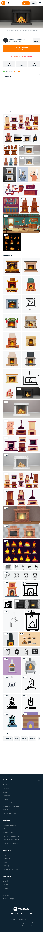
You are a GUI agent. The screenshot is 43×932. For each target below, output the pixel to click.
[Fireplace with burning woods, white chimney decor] (13, 160)
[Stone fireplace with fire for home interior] (16, 785)
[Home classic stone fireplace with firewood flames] (12, 422)
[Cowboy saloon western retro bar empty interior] (21, 268)
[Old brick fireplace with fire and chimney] (21, 670)
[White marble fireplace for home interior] (8, 722)
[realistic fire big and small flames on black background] (12, 286)
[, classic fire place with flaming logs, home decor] (15, 549)
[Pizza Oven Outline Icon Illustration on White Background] (13, 801)
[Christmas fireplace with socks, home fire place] (30, 403)
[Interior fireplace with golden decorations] (12, 515)
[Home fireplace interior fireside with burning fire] (12, 329)
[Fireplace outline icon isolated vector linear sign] (11, 404)
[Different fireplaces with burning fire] (21, 122)
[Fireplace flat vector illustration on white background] (12, 752)
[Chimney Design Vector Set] (10, 172)
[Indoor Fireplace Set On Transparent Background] (31, 185)
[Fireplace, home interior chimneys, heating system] (21, 600)
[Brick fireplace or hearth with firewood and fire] (12, 347)
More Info (8, 75)
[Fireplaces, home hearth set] (21, 653)
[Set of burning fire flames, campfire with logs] (21, 706)
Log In (33, 3)
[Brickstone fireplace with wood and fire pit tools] (12, 441)
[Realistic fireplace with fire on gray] (21, 687)
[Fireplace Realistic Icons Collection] (21, 137)
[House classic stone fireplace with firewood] (12, 496)
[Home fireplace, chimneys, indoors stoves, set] (21, 582)
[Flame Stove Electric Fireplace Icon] (10, 823)
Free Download (21, 49)
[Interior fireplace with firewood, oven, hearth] (12, 459)
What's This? (17, 71)
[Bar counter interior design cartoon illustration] (11, 232)
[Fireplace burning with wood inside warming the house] (12, 533)
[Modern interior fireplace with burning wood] (12, 478)
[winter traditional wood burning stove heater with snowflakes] (12, 887)
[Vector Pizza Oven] (13, 842)
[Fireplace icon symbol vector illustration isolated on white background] (12, 906)
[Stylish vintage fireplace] (13, 249)
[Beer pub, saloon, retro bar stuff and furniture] (21, 216)
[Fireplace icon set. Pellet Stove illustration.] (21, 854)
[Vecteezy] (3, 3)
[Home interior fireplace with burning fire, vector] (12, 385)
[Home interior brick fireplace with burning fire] (12, 310)
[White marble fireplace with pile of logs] (13, 183)
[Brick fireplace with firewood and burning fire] (12, 366)
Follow (36, 41)
